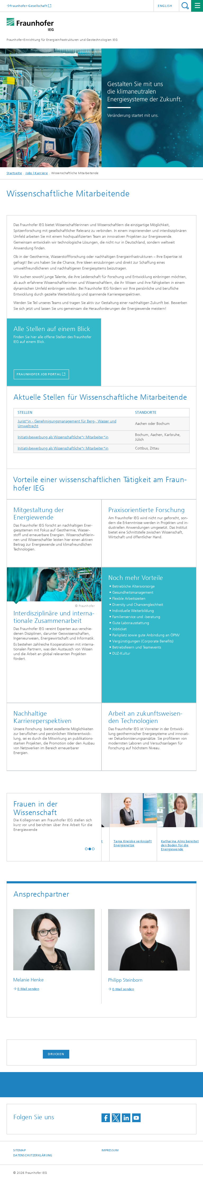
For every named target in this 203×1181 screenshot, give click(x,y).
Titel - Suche (185, 5)
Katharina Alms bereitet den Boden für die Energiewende (166, 845)
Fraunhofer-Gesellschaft (28, 5)
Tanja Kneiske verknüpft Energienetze (119, 843)
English (165, 6)
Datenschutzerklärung (32, 1155)
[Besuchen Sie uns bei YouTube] (136, 1117)
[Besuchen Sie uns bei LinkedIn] (126, 1117)
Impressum (110, 1150)
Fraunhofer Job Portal (39, 374)
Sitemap (19, 1150)
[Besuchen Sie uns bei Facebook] (106, 1117)
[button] (86, 848)
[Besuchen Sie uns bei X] (116, 1117)
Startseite (14, 173)
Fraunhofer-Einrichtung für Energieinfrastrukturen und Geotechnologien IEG (62, 40)
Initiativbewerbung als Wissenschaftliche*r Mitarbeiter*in (63, 437)
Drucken (56, 1054)
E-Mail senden (28, 989)
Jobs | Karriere (36, 173)
